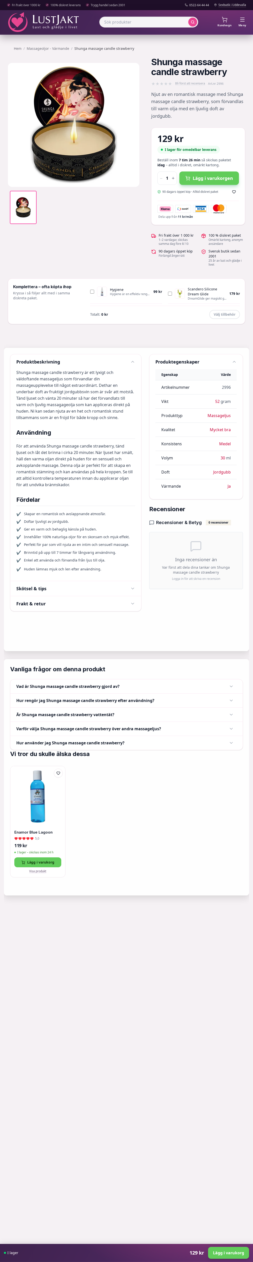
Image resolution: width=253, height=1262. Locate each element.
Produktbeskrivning (38, 362)
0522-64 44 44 (199, 5)
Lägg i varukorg (40, 862)
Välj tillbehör (224, 314)
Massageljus (219, 415)
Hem (17, 48)
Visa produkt (37, 871)
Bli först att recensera (190, 83)
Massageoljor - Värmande (48, 48)
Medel (225, 444)
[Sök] (192, 22)
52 (217, 401)
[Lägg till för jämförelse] (58, 783)
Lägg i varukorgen (213, 178)
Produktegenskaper (177, 362)
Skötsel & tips (31, 588)
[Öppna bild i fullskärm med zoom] (131, 179)
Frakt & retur (31, 604)
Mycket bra (220, 429)
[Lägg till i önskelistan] (234, 192)
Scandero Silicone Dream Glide (202, 291)
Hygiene (117, 289)
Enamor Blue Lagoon (33, 832)
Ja (229, 486)
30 (223, 458)
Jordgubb (222, 472)
